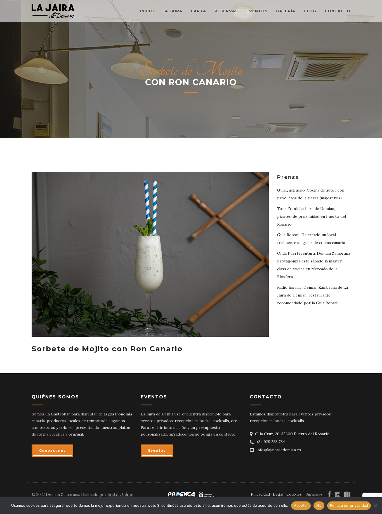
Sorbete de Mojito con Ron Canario (107, 348)
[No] (375, 505)
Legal (278, 494)
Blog (310, 11)
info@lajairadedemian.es (278, 449)
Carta (198, 11)
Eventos (257, 11)
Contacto (337, 11)
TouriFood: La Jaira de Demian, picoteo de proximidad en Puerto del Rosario (311, 216)
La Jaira (172, 11)
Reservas (226, 11)
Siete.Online (120, 494)
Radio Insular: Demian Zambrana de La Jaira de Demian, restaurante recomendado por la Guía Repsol (312, 295)
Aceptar (301, 505)
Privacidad (260, 494)
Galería (285, 11)
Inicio (147, 11)
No (319, 505)
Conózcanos (52, 450)
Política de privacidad (349, 505)
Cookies (294, 494)
